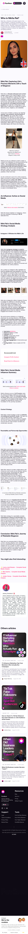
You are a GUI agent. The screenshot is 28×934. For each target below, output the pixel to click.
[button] (17, 3)
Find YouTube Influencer (20, 815)
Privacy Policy (4, 819)
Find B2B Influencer (19, 822)
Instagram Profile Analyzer (11, 357)
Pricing (16, 798)
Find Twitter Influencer (20, 819)
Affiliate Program (19, 801)
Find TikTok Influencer (20, 817)
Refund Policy (4, 822)
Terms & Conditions (6, 817)
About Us (17, 796)
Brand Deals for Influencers (11, 361)
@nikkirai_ (13, 331)
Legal (2, 815)
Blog (16, 794)
